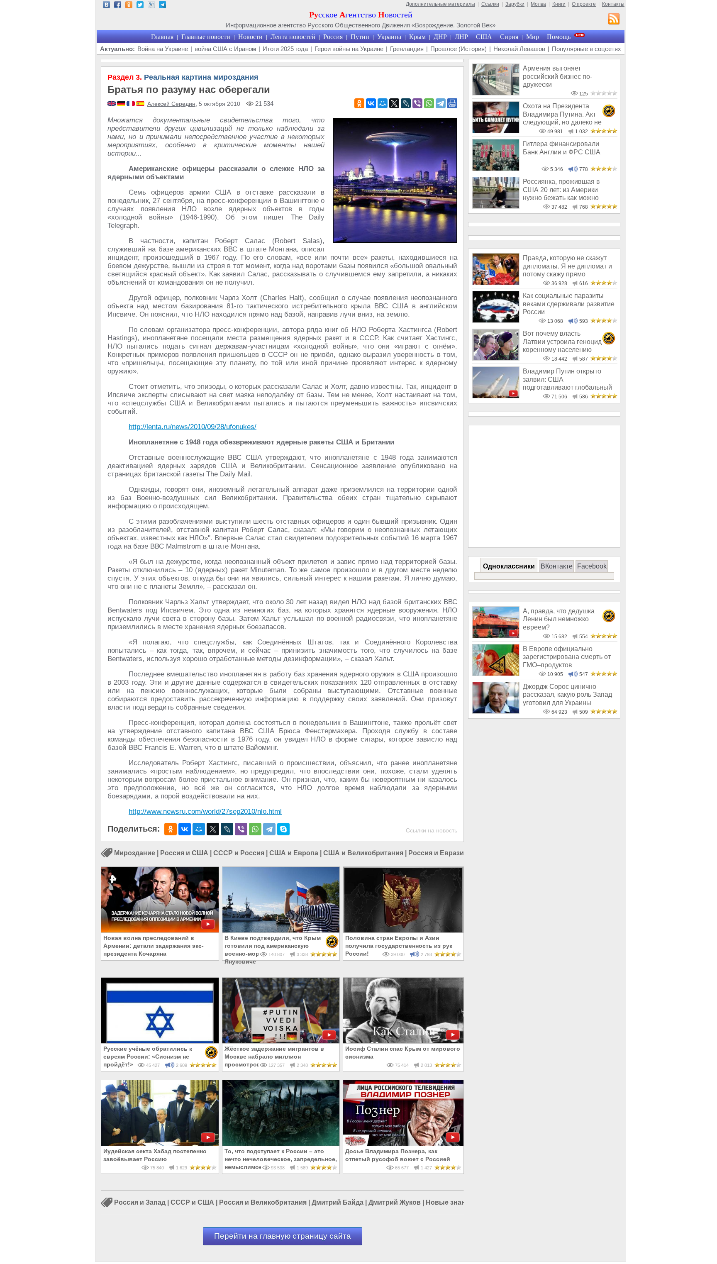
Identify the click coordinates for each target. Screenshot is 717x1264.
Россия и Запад (140, 1202)
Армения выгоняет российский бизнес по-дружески (557, 76)
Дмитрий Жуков (394, 1202)
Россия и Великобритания (263, 1202)
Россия (333, 36)
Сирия (509, 36)
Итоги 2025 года (285, 48)
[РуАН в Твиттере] (140, 6)
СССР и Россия (238, 852)
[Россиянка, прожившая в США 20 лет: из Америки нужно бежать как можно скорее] (495, 206)
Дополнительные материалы (440, 4)
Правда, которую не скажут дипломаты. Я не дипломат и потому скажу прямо (567, 266)
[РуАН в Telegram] (162, 6)
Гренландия (407, 48)
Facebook (592, 566)
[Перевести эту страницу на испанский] (140, 104)
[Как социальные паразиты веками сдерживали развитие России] (495, 320)
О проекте (584, 4)
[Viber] (417, 103)
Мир (532, 36)
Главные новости (205, 36)
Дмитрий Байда (337, 1202)
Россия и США (184, 852)
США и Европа (293, 852)
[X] (394, 103)
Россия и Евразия (438, 852)
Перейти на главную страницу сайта (282, 1236)
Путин (360, 36)
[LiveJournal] (406, 103)
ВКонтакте (557, 566)
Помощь (559, 36)
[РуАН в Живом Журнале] (151, 6)
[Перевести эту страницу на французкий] (131, 104)
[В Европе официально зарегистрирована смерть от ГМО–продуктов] (495, 673)
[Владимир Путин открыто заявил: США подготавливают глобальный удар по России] (495, 396)
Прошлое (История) (458, 48)
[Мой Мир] (383, 103)
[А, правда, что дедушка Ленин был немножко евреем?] (495, 635)
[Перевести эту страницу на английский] (112, 104)
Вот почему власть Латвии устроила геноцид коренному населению (562, 341)
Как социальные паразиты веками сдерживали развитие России (569, 303)
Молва (538, 4)
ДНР (440, 36)
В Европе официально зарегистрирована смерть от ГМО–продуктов (567, 657)
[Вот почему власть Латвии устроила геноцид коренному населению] (495, 358)
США (484, 36)
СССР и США (192, 1202)
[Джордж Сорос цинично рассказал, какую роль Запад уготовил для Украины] (495, 711)
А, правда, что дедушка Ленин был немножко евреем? (559, 619)
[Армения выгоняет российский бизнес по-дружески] (495, 93)
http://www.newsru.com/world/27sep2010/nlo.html (205, 811)
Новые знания (449, 1202)
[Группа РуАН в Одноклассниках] (128, 6)
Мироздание (134, 852)
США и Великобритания (363, 852)
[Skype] (283, 829)
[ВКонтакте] (371, 103)
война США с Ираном (225, 48)
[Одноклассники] (359, 103)
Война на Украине (162, 48)
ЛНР (461, 36)
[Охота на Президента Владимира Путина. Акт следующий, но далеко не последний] (495, 130)
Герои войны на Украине (349, 48)
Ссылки (490, 4)
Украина (389, 36)
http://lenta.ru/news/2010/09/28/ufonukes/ (192, 427)
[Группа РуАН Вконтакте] (106, 6)
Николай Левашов (519, 48)
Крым (417, 36)
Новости (250, 36)
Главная (162, 36)
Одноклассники (509, 566)
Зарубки (514, 4)
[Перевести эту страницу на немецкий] (122, 104)
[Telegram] (441, 103)
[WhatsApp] (429, 103)
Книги (559, 4)
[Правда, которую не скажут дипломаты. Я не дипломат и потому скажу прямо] (495, 282)
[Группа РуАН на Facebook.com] (117, 6)
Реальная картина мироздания (183, 77)
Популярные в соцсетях (586, 48)
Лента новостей (293, 36)
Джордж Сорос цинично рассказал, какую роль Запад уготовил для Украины (567, 694)
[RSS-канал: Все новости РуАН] (614, 20)
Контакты (613, 4)
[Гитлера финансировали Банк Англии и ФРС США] (495, 168)
